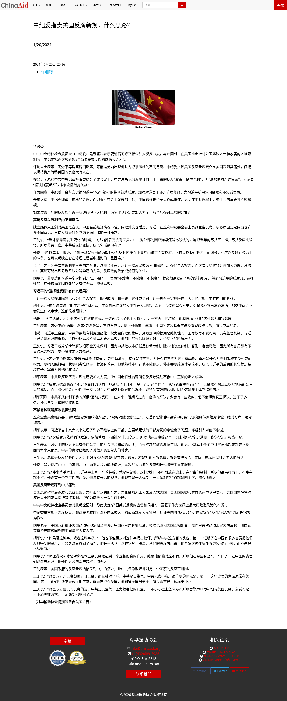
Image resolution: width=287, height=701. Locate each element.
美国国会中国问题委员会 (221, 652)
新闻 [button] (49, 5)
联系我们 (115, 5)
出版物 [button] (97, 5)
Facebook (201, 671)
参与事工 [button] (79, 5)
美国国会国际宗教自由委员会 (221, 656)
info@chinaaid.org (145, 648)
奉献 (280, 4)
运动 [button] (63, 5)
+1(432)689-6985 (145, 653)
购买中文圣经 (221, 648)
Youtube (240, 671)
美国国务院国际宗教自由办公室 (221, 660)
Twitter (221, 671)
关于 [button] (35, 5)
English (131, 5)
